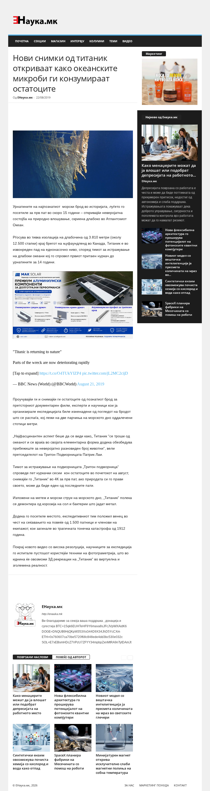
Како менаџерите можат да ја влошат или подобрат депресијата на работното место (29, 704)
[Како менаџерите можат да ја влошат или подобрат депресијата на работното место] (31, 678)
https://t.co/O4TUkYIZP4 (60, 373)
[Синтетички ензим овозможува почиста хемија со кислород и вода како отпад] (31, 738)
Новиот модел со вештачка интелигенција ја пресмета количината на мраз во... (181, 265)
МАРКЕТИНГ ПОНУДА (154, 785)
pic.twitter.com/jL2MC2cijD (105, 373)
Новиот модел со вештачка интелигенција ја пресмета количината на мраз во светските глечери (114, 706)
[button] (194, 41)
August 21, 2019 (90, 384)
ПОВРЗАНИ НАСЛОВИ (32, 657)
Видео (127, 41)
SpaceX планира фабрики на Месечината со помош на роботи (69, 762)
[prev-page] (124, 657)
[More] (60, 118)
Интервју (77, 41)
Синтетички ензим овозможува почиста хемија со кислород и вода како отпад (30, 762)
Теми (113, 41)
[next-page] (130, 657)
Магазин (58, 41)
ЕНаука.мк (25, 97)
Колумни (96, 41)
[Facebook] (190, 6)
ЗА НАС (129, 785)
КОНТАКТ (180, 785)
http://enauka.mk (52, 613)
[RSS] (198, 6)
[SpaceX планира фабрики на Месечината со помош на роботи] (72, 738)
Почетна (22, 41)
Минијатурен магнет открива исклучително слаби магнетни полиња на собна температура (113, 764)
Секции (40, 41)
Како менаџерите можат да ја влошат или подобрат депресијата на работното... (169, 170)
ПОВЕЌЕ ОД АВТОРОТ (71, 657)
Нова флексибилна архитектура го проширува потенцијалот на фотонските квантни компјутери (71, 706)
